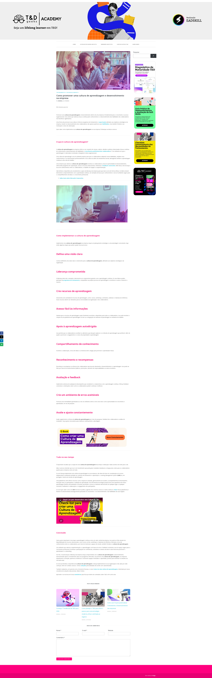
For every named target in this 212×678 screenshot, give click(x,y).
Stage (153, 675)
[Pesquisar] (153, 56)
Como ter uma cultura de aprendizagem (106, 569)
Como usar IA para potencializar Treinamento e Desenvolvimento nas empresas (117, 605)
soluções (83, 565)
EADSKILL (60, 100)
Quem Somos (135, 44)
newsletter (78, 574)
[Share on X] (1, 337)
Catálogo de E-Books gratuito (88, 44)
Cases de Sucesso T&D (122, 44)
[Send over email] (1, 344)
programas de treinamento (71, 280)
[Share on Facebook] (1, 333)
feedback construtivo (108, 165)
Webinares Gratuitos (107, 44)
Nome (58, 630)
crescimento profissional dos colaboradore (97, 151)
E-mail (84, 630)
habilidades (105, 124)
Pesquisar (136, 52)
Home (74, 44)
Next (115, 489)
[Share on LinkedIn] (1, 340)
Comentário (60, 637)
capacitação (102, 122)
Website (110, 630)
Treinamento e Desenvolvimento (67, 92)
